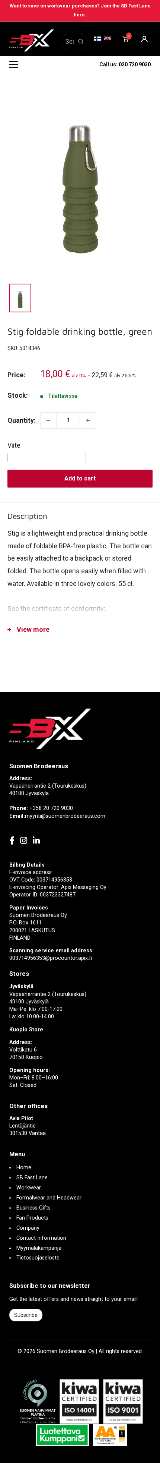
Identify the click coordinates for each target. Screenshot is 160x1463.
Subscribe (26, 1315)
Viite (13, 445)
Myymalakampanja (38, 1248)
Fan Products (32, 1218)
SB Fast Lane (32, 1178)
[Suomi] (97, 39)
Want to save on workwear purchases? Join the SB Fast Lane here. (80, 10)
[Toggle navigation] (13, 64)
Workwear (28, 1188)
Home (23, 1167)
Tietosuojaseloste (38, 1258)
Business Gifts (33, 1208)
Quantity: (21, 420)
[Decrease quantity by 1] (48, 420)
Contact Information (41, 1238)
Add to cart (80, 478)
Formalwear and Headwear (48, 1198)
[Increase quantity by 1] (88, 420)
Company (27, 1228)
